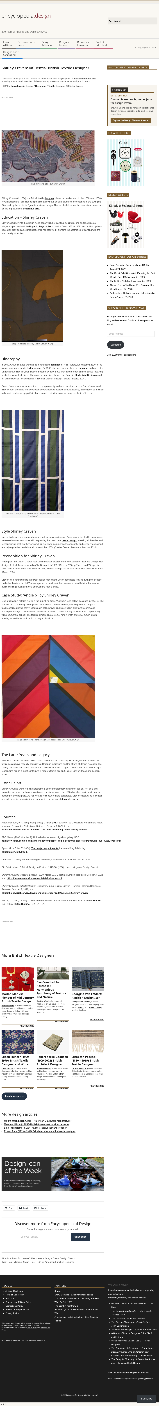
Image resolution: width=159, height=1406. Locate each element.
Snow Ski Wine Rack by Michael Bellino (130, 265)
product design (95, 1007)
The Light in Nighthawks (122, 281)
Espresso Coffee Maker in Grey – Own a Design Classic (46, 1258)
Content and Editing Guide (18, 1302)
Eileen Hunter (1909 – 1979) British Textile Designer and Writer (16, 1060)
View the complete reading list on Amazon (128, 1372)
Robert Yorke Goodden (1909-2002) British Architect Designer (52, 1060)
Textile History (21, 904)
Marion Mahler (8, 1005)
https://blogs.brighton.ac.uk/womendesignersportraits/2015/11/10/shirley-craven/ (45, 893)
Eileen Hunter (8, 1068)
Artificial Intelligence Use (17, 1309)
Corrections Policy (14, 1306)
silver (61, 1074)
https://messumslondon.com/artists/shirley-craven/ (34, 878)
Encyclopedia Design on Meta (128, 67)
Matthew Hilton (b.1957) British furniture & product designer (36, 1124)
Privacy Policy (12, 1313)
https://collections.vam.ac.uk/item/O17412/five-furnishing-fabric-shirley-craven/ (44, 829)
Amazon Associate (13, 1340)
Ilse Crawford (42, 1001)
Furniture (95, 900)
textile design (34, 368)
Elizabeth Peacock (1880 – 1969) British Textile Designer (85, 1060)
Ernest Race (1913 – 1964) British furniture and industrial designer (39, 1131)
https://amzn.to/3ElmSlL (14, 852)
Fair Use (9, 1298)
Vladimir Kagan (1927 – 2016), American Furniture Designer (44, 1262)
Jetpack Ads (19, 1323)
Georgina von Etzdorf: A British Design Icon (87, 995)
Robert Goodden (44, 1068)
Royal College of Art (40, 226)
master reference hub (85, 78)
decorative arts (31, 208)
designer (49, 198)
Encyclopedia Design (22, 86)
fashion (80, 1007)
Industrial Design (85, 375)
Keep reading (27, 1026)
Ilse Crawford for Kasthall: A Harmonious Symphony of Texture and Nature (51, 989)
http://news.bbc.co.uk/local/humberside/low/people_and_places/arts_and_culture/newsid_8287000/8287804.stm (61, 840)
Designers (40, 86)
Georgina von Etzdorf (81, 1002)
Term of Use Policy (14, 1294)
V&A (50, 344)
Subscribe (80, 1236)
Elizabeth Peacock (80, 1068)
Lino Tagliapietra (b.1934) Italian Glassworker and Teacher (35, 1127)
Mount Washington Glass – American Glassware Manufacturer (37, 1120)
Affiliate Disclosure (14, 1291)
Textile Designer (57, 86)
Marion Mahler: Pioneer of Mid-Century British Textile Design (18, 997)
